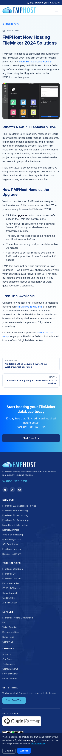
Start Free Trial (31, 438)
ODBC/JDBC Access (12, 588)
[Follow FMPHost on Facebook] (5, 489)
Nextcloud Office (10, 530)
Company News (10, 669)
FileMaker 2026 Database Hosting (19, 505)
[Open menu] (57, 10)
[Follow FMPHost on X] (12, 489)
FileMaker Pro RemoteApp (15, 520)
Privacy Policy (38, 743)
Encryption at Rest (11, 583)
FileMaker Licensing (12, 549)
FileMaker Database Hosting (35, 61)
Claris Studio (8, 598)
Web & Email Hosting (12, 534)
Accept (24, 750)
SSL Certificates (10, 544)
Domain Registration (12, 539)
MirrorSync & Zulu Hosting (15, 525)
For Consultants (10, 673)
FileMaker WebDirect (12, 569)
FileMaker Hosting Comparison (17, 617)
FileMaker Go (9, 573)
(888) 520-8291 (16, 481)
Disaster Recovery (11, 554)
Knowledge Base (10, 632)
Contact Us (7, 641)
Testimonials (8, 664)
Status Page (8, 637)
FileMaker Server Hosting (15, 510)
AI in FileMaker (9, 602)
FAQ (4, 622)
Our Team (7, 659)
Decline (9, 750)
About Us (6, 654)
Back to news (12, 24)
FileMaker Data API (11, 578)
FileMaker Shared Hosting (15, 515)
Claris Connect (9, 593)
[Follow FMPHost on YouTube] (19, 489)
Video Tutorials (9, 627)
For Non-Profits (9, 678)
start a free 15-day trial (29, 306)
